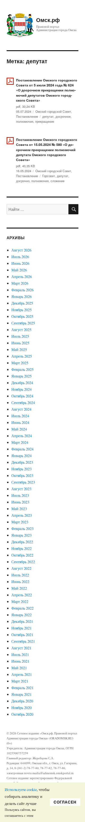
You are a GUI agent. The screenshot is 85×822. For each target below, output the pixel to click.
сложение (57, 181)
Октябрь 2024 (22, 395)
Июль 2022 (20, 574)
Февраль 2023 (22, 528)
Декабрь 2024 (22, 382)
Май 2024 (19, 429)
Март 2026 (19, 283)
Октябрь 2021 (22, 634)
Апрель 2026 (21, 276)
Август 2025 (21, 329)
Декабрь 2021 (22, 621)
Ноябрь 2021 (21, 627)
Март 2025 (19, 362)
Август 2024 (21, 409)
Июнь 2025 (20, 342)
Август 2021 (21, 647)
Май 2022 (19, 588)
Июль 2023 (20, 495)
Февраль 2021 (22, 687)
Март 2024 (19, 442)
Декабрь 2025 (22, 303)
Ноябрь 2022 (21, 548)
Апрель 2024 (21, 435)
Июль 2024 (20, 415)
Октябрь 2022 (22, 554)
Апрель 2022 (21, 594)
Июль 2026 (20, 256)
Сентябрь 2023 (23, 482)
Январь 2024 (21, 455)
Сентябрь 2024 (23, 402)
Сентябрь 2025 (23, 322)
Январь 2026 (21, 296)
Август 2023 (21, 488)
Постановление (27, 116)
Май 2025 (19, 349)
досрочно (23, 181)
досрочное (63, 116)
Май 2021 (19, 667)
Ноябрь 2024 (21, 389)
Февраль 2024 (22, 448)
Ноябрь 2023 (21, 468)
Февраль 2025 (22, 369)
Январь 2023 (21, 535)
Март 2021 (19, 680)
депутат (48, 116)
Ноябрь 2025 (21, 309)
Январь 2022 (21, 614)
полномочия (24, 121)
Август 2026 (21, 249)
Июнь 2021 (20, 661)
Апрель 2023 (21, 515)
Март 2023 (19, 521)
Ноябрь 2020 (21, 707)
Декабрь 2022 (22, 541)
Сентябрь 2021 (23, 641)
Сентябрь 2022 (23, 561)
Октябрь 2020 (22, 714)
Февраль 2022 (22, 608)
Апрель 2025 (21, 356)
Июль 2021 (20, 654)
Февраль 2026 (22, 289)
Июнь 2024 (20, 422)
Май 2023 (19, 508)
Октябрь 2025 (22, 316)
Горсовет (48, 176)
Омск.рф (48, 20)
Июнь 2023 (20, 501)
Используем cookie (21, 789)
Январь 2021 (21, 694)
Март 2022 (19, 601)
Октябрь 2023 (22, 475)
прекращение (44, 121)
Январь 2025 (21, 375)
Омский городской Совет (53, 111)
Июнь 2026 (20, 263)
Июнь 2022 (20, 581)
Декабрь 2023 (22, 462)
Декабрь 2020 (22, 700)
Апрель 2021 (21, 674)
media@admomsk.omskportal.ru (53, 773)
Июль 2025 (20, 336)
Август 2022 (21, 568)
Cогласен (65, 802)
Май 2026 (19, 269)
